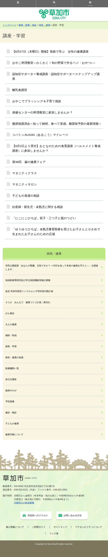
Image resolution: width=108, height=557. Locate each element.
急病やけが (11, 390)
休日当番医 (11, 379)
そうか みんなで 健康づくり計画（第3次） (28, 302)
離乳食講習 (19, 90)
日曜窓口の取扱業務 (24, 503)
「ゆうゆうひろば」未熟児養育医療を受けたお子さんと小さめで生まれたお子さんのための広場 (56, 231)
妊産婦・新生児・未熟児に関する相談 (37, 206)
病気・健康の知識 (14, 357)
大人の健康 (11, 324)
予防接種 (9, 401)
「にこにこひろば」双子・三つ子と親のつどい (44, 218)
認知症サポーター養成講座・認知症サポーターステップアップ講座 (56, 76)
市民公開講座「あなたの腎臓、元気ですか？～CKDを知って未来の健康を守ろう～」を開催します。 (51, 267)
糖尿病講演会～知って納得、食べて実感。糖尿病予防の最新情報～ (57, 123)
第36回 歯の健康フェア (29, 162)
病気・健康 (44, 25)
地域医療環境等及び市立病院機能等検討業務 (27, 280)
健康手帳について (14, 434)
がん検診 (9, 313)
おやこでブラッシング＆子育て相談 (36, 101)
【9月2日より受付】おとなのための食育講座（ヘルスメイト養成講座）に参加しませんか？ (56, 148)
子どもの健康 (12, 423)
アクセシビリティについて (88, 527)
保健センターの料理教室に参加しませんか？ (42, 112)
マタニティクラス (24, 173)
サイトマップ (60, 527)
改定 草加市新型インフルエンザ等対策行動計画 (29, 291)
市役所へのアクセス (38, 515)
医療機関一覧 (12, 368)
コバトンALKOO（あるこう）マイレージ (40, 134)
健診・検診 (11, 412)
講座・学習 (11, 346)
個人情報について (15, 527)
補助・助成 (11, 335)
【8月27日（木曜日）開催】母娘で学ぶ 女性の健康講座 (50, 51)
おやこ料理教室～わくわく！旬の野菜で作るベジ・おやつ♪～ (54, 62)
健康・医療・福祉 (28, 25)
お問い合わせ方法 (73, 515)
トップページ (9, 25)
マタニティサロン (24, 184)
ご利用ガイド (38, 527)
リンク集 (54, 533)
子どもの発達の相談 (25, 195)
